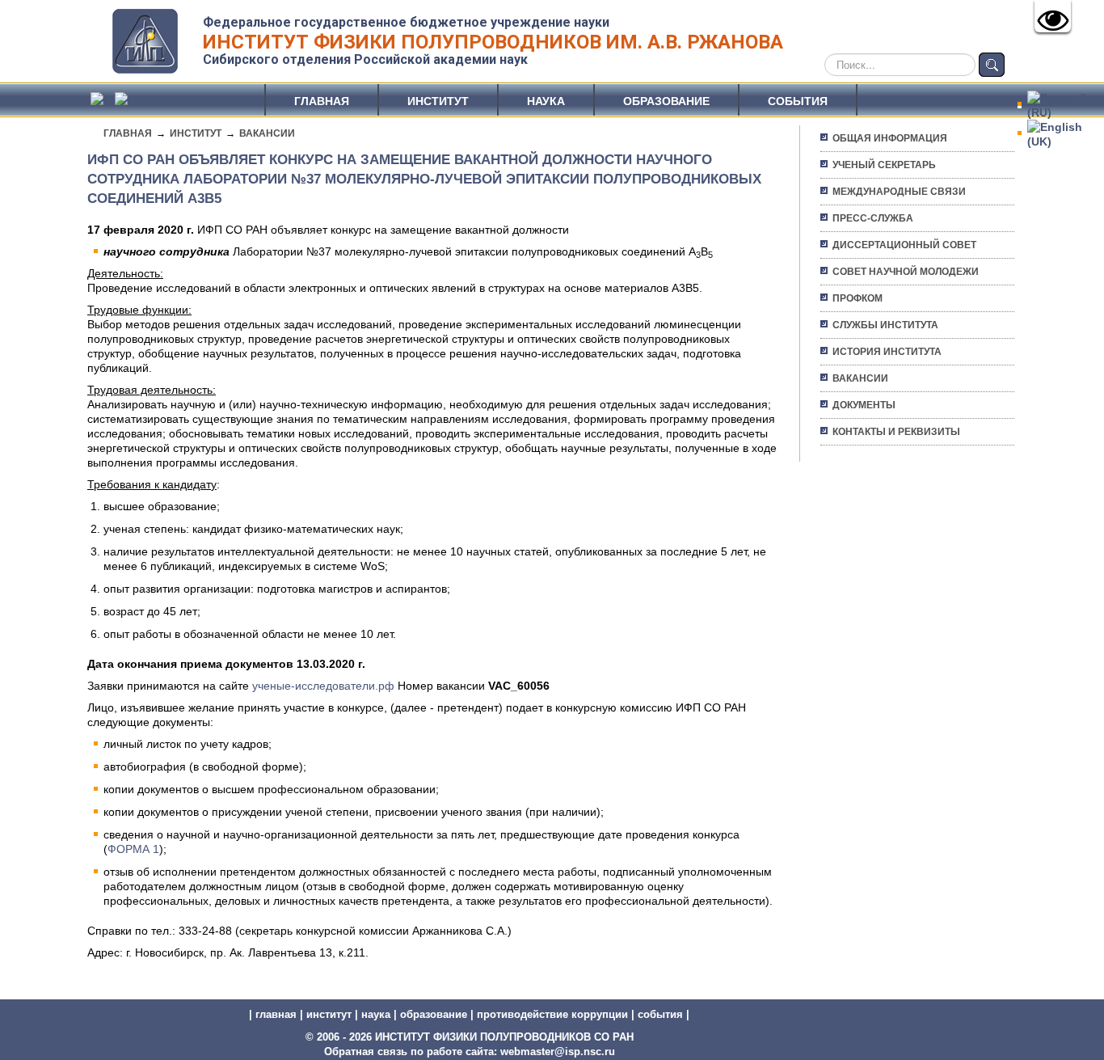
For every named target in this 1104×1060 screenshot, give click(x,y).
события (660, 1014)
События (798, 101)
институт (329, 1014)
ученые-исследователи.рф (323, 685)
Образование (666, 101)
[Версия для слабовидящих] (1052, 16)
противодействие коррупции (552, 1014)
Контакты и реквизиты (896, 431)
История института (887, 351)
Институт (438, 101)
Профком (857, 298)
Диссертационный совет (904, 245)
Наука (546, 101)
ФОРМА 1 (133, 849)
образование (433, 1014)
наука (375, 1014)
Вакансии (267, 133)
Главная (321, 101)
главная (276, 1014)
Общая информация (889, 138)
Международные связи (899, 191)
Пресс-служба (872, 218)
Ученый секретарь (884, 165)
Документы (863, 405)
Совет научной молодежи (905, 271)
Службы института (885, 325)
